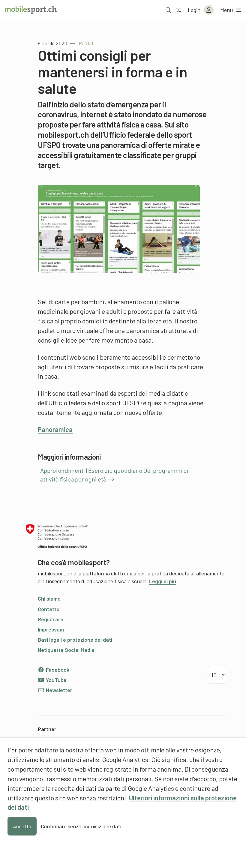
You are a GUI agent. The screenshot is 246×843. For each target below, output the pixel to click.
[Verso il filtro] (178, 10)
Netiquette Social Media (66, 649)
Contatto (48, 609)
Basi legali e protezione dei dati (75, 639)
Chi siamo (49, 598)
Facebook (57, 669)
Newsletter (58, 690)
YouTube (56, 679)
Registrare (50, 619)
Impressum (51, 629)
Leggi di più (162, 581)
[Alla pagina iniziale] (31, 10)
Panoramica (55, 429)
